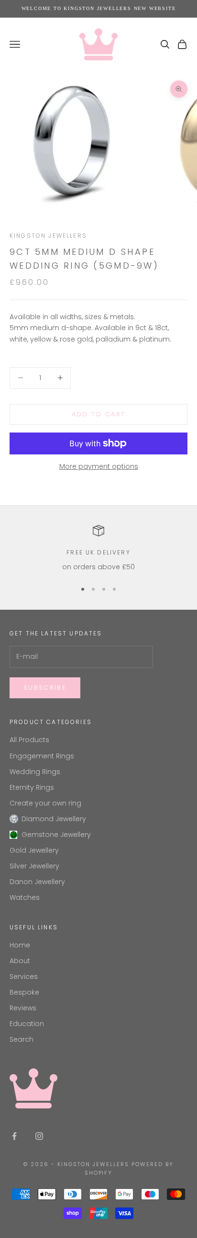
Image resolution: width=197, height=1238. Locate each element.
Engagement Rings (42, 756)
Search (21, 1039)
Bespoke (24, 992)
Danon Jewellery (37, 881)
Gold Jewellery (34, 850)
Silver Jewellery (34, 866)
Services (24, 976)
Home (20, 945)
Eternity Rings (32, 787)
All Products (29, 740)
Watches (25, 897)
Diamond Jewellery (54, 819)
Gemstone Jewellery (56, 834)
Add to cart (99, 414)
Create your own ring (45, 803)
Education (27, 1023)
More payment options (98, 466)
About (20, 961)
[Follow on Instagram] (39, 1136)
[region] (98, 548)
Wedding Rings (35, 771)
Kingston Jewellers (48, 235)
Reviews (23, 1008)
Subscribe (44, 687)
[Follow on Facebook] (14, 1136)
